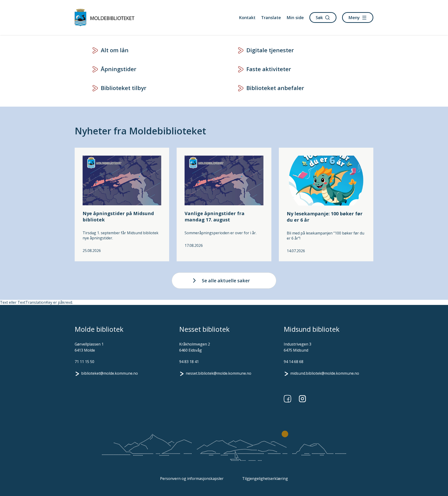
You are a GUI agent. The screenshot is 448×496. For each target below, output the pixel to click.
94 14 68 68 (293, 361)
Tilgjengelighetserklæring (265, 478)
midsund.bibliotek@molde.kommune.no (324, 373)
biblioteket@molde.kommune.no (109, 373)
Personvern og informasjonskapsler (192, 478)
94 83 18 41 (189, 361)
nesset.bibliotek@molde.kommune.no (218, 373)
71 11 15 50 (84, 361)
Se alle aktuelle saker (226, 280)
